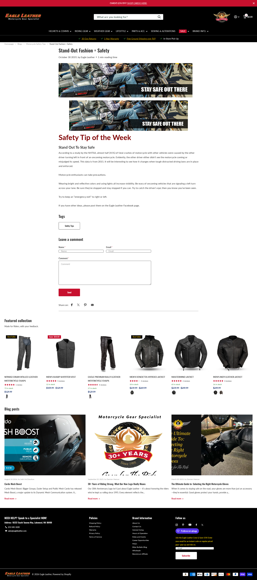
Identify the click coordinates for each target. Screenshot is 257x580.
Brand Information (142, 518)
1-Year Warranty (111, 38)
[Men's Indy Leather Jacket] (233, 353)
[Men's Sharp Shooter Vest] (66, 353)
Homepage (9, 44)
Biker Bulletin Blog (139, 547)
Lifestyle (121, 31)
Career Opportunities (140, 540)
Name (62, 247)
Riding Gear (81, 31)
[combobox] (128, 17)
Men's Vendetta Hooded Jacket (147, 377)
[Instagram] (176, 525)
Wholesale (136, 550)
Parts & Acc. (138, 31)
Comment (64, 258)
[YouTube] (190, 525)
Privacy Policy (94, 533)
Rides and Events (139, 537)
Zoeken (159, 17)
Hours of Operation (140, 533)
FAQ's (134, 544)
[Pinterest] (183, 525)
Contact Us (136, 526)
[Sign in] (236, 17)
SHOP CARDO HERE (137, 3)
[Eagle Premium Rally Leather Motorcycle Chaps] (107, 353)
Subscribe (186, 555)
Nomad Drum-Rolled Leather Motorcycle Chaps (21, 379)
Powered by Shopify (62, 574)
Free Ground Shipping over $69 (141, 38)
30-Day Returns (89, 38)
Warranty (92, 530)
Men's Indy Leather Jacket (227, 377)
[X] (202, 525)
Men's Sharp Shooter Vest (61, 377)
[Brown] (221, 392)
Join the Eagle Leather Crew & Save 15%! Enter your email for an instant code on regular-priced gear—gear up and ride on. (194, 541)
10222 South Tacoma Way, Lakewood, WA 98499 (32, 522)
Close (253, 3)
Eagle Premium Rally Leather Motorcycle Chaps (104, 379)
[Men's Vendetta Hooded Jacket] (149, 353)
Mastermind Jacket (182, 377)
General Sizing (138, 530)
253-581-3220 (14, 527)
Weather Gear (102, 31)
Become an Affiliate (140, 554)
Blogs (20, 44)
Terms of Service (95, 537)
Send (69, 292)
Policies (93, 518)
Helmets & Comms (59, 31)
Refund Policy (94, 526)
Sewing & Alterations (163, 31)
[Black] (7, 396)
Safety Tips (69, 225)
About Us (136, 523)
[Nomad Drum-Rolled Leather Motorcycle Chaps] (24, 353)
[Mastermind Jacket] (191, 353)
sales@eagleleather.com (17, 531)
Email (109, 247)
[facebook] (196, 525)
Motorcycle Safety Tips (36, 44)
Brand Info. (199, 31)
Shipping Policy (95, 523)
